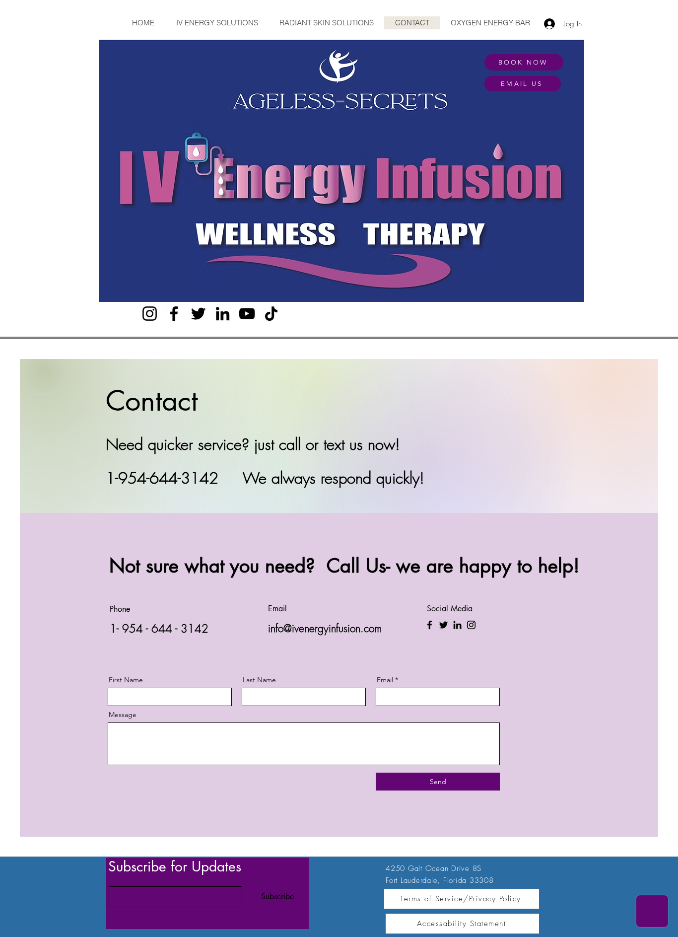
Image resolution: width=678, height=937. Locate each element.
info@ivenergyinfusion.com (325, 628)
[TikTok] (271, 313)
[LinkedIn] (222, 313)
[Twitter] (198, 313)
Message (122, 714)
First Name (126, 679)
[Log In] (547, 23)
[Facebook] (174, 313)
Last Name (259, 679)
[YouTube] (247, 313)
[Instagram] (149, 313)
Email (385, 679)
